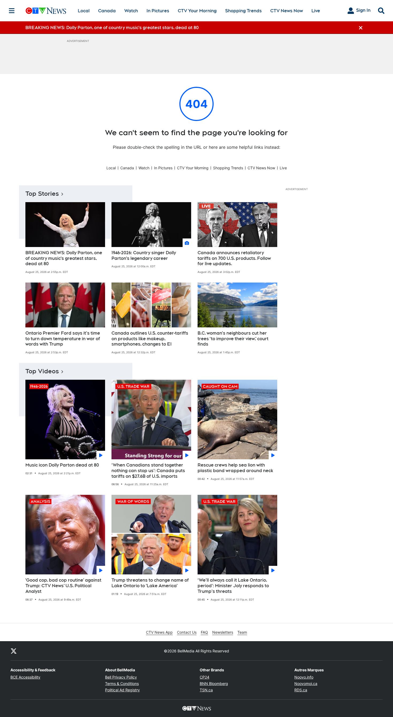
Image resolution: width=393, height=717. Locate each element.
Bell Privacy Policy (121, 677)
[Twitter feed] (13, 651)
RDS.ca (300, 690)
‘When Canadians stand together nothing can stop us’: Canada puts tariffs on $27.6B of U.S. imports (148, 471)
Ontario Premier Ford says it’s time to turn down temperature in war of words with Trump (62, 339)
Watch (131, 10)
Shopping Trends (243, 10)
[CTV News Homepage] (46, 10)
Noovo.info (303, 677)
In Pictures (158, 10)
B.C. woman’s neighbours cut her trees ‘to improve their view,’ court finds (233, 339)
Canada (107, 10)
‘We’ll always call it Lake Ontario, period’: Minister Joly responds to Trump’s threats (233, 586)
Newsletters (222, 632)
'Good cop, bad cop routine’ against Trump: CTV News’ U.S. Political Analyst (63, 586)
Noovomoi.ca (305, 683)
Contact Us (186, 632)
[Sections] (11, 10)
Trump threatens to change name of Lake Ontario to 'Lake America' (150, 583)
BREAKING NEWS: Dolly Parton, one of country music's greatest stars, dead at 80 (63, 258)
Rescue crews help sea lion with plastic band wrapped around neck (235, 468)
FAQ (204, 632)
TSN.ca (206, 690)
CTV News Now (286, 10)
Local (84, 10)
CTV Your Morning (197, 10)
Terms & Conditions (122, 683)
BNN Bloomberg (214, 683)
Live (315, 10)
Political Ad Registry (122, 690)
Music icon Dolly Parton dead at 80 (62, 465)
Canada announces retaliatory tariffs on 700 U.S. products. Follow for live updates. (234, 258)
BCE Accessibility (25, 677)
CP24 (204, 677)
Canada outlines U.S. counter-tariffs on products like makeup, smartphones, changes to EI (149, 339)
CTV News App (159, 632)
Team (242, 632)
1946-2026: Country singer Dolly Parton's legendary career (143, 255)
